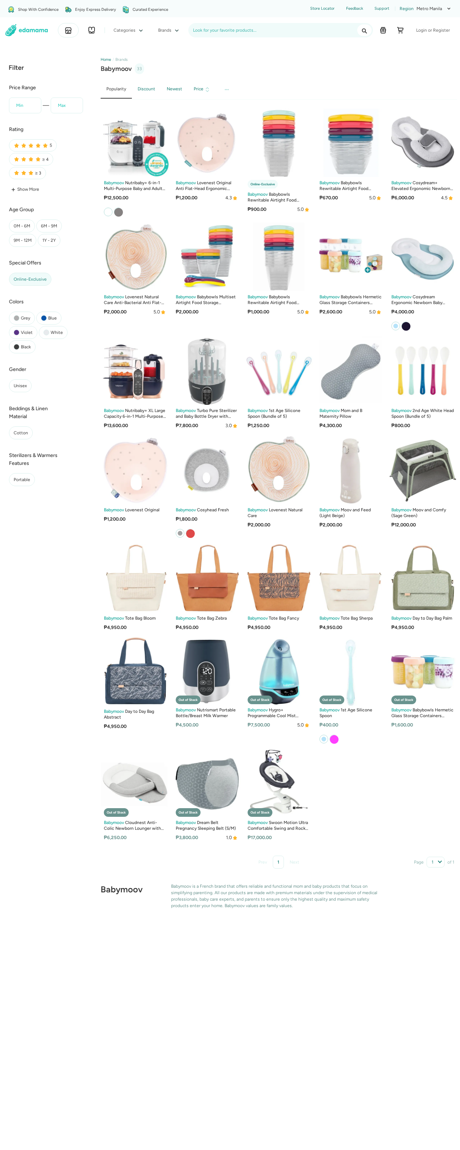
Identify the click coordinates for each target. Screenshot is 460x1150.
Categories (125, 30)
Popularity (116, 88)
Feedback (354, 8)
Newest (174, 88)
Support (381, 8)
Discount (146, 88)
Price (198, 88)
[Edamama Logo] (26, 30)
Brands (165, 30)
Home (106, 59)
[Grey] (118, 212)
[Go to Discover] (92, 30)
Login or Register (433, 30)
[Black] (405, 325)
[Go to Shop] (68, 30)
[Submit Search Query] (364, 30)
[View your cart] (400, 30)
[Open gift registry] (383, 30)
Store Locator (322, 8)
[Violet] (334, 739)
